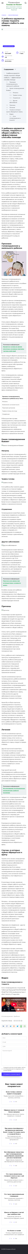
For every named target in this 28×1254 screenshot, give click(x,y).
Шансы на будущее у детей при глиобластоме (14, 1213)
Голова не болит (14, 4)
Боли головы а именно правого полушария (14, 1093)
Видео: (11, 114)
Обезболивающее (9, 46)
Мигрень (15, 92)
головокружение (7, 1016)
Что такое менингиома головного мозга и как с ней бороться (14, 1176)
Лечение (12, 107)
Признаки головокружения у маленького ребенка (12, 84)
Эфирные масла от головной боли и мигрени (14, 1111)
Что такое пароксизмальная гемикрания (14, 1195)
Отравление (16, 98)
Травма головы (17, 95)
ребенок (17, 1016)
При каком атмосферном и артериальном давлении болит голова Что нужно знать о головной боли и (14, 1131)
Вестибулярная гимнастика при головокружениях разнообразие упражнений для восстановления (14, 1154)
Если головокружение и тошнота (15, 118)
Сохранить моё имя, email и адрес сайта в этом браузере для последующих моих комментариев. (14, 1069)
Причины (12, 105)
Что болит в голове (14, 1230)
